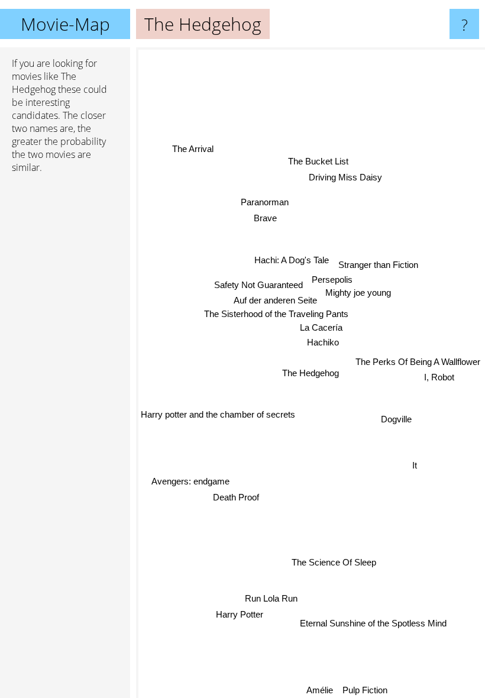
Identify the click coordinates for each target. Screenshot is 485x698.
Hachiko (322, 343)
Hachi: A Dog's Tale (292, 260)
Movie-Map (65, 24)
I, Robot (440, 378)
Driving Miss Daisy (346, 177)
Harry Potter (239, 614)
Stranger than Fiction (379, 264)
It (414, 466)
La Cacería (322, 328)
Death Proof (235, 496)
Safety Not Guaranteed (258, 285)
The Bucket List (319, 161)
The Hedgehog (310, 373)
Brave (264, 218)
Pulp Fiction (364, 690)
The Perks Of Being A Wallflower (417, 362)
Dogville (396, 418)
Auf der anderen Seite (275, 300)
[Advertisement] (65, 363)
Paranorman (264, 202)
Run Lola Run (270, 598)
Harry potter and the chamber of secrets (218, 413)
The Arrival (192, 149)
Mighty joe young (358, 292)
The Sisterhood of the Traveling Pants (277, 314)
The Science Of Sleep (334, 562)
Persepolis (331, 279)
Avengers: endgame (190, 481)
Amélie (319, 690)
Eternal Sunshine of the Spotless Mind (373, 623)
